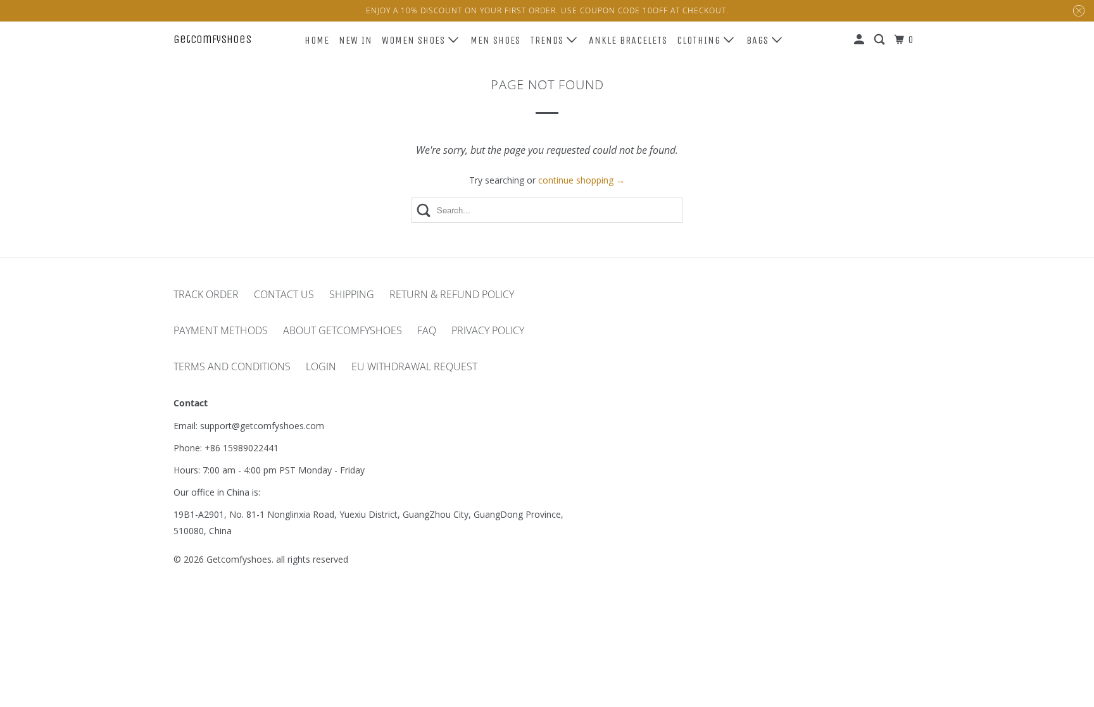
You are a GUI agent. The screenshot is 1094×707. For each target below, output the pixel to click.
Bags (759, 40)
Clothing (700, 40)
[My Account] (860, 40)
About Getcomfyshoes (342, 330)
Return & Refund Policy (451, 294)
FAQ (426, 330)
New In (355, 40)
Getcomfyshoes (212, 39)
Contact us (284, 294)
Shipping (351, 294)
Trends (548, 40)
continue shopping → (581, 180)
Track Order (206, 294)
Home (317, 40)
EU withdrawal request (414, 366)
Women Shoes (415, 40)
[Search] (881, 40)
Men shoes (495, 40)
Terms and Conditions (232, 366)
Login (321, 366)
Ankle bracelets (628, 40)
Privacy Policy (487, 330)
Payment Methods (220, 330)
